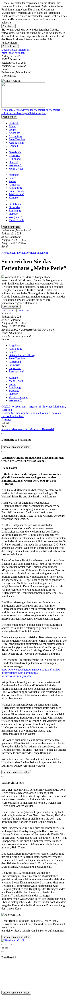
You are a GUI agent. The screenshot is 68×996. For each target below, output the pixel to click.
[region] (34, 53)
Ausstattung (15, 136)
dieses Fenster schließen (16, 447)
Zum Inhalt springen (13, 52)
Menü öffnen (9, 116)
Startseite (14, 123)
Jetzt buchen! (16, 142)
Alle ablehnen (10, 46)
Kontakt (13, 145)
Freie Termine (17, 139)
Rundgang (15, 158)
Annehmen (8, 26)
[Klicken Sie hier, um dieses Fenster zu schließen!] (2, 433)
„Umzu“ (13, 162)
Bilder (12, 126)
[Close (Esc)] (2, 944)
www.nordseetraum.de (14, 429)
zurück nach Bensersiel (40, 429)
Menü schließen (11, 226)
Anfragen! (7, 419)
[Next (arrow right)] (6, 947)
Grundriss (14, 155)
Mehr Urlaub (16, 168)
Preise (12, 129)
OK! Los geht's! (11, 306)
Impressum (24, 49)
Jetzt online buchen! (12, 416)
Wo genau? (15, 165)
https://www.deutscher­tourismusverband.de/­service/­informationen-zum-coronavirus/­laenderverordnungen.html (31, 673)
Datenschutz (8, 49)
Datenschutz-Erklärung (22, 355)
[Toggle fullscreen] (6, 944)
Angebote (14, 132)
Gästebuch (15, 152)
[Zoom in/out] (10, 944)
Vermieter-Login (18, 397)
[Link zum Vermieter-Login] (13, 940)
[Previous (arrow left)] (2, 947)
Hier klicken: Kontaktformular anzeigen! (24, 252)
